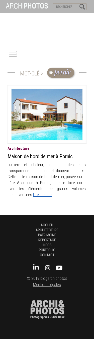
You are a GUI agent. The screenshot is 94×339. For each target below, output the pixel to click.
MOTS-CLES (47, 17)
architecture (19, 148)
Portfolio (47, 250)
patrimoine (47, 235)
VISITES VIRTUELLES (17, 17)
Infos (47, 245)
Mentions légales (47, 285)
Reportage (47, 240)
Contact (47, 255)
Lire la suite (42, 194)
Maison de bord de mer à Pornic (40, 156)
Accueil (47, 225)
